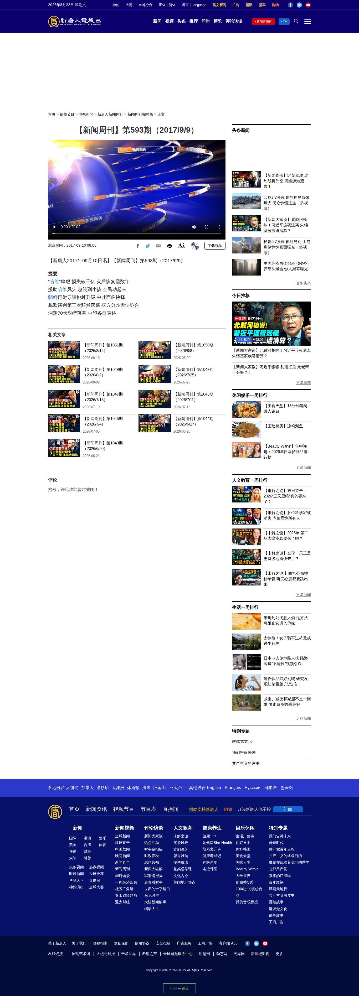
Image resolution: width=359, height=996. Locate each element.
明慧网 (204, 954)
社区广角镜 (124, 889)
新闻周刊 (122, 869)
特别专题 (241, 731)
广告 (236, 5)
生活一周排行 (245, 607)
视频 (169, 21)
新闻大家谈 (153, 836)
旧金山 (159, 787)
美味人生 (243, 862)
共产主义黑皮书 (246, 763)
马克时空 (151, 895)
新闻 (157, 21)
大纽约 (72, 787)
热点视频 (96, 867)
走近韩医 (210, 869)
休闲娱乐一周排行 (249, 395)
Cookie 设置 (179, 988)
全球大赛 (96, 887)
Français (233, 787)
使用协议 (142, 943)
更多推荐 (303, 383)
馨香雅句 (180, 856)
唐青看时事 (153, 882)
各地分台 (145, 5)
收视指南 (100, 943)
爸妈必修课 (182, 869)
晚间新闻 (122, 856)
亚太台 (176, 787)
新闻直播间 (264, 21)
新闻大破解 (153, 869)
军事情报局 (153, 876)
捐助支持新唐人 (203, 809)
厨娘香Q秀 (244, 882)
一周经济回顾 (126, 882)
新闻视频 (124, 828)
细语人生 (151, 909)
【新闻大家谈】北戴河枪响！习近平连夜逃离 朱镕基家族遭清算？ (286, 225)
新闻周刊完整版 (140, 114)
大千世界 (243, 876)
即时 (206, 21)
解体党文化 (242, 741)
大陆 (72, 858)
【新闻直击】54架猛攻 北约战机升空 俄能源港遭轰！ (286, 181)
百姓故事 (276, 902)
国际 (72, 838)
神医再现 (210, 862)
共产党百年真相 (282, 849)
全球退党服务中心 (178, 954)
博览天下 (76, 880)
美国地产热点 (184, 882)
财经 (87, 851)
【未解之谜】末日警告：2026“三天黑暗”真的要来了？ (285, 496)
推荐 (193, 21)
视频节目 (67, 114)
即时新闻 (76, 874)
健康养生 (212, 828)
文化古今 (180, 876)
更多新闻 (303, 467)
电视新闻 (86, 114)
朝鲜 (53, 297)
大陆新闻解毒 (155, 902)
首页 (51, 114)
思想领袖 (151, 862)
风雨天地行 (278, 889)
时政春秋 (151, 856)
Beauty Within (247, 869)
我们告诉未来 (244, 752)
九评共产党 (278, 869)
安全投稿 (163, 943)
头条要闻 (76, 867)
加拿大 (87, 787)
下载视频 (215, 245)
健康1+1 (209, 836)
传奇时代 (276, 843)
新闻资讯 (96, 809)
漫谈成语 (180, 862)
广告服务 (184, 943)
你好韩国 (243, 849)
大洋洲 (118, 787)
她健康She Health (217, 843)
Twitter (299, 5)
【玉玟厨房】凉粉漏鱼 (283, 426)
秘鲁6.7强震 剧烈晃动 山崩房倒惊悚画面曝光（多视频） (287, 247)
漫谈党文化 (278, 909)
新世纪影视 (260, 954)
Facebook (290, 5)
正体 (162, 5)
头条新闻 (241, 130)
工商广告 (276, 922)
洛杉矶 (102, 787)
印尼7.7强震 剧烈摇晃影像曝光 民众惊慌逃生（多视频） (286, 203)
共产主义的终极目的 (285, 856)
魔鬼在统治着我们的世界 (289, 862)
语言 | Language (194, 5)
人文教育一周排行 (249, 480)
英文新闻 (219, 5)
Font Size (181, 245)
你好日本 (243, 843)
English (214, 787)
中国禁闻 (122, 849)
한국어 (286, 787)
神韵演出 (76, 887)
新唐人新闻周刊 (110, 114)
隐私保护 (121, 943)
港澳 (87, 838)
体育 (102, 845)
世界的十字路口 (157, 889)
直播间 (170, 809)
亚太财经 (122, 902)
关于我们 (79, 943)
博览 (218, 21)
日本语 (270, 787)
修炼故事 (276, 915)
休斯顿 (133, 787)
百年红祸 (276, 882)
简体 (172, 5)
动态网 (221, 954)
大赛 (129, 5)
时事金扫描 (153, 849)
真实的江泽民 (280, 876)
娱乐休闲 (245, 828)
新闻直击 (122, 862)
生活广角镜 (245, 836)
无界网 (239, 954)
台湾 (87, 845)
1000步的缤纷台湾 (249, 892)
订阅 (288, 809)
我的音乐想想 (247, 902)
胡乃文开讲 (212, 849)
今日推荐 (241, 295)
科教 (87, 858)
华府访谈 (122, 876)
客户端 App (228, 943)
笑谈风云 (180, 843)
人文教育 (182, 828)
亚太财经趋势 (126, 895)
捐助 (249, 5)
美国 (72, 845)
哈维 (54, 281)
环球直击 (122, 843)
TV (285, 21)
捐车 (262, 5)
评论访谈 (234, 21)
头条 (181, 21)
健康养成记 (212, 856)
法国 (146, 787)
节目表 (148, 809)
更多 (279, 954)
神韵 (115, 5)
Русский (252, 787)
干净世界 (128, 954)
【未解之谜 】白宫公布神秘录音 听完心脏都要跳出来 (286, 579)
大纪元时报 (105, 954)
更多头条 (303, 283)
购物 (275, 5)
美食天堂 (243, 856)
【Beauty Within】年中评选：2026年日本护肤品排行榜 (285, 451)
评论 (72, 851)
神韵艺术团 (81, 954)
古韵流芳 (180, 849)
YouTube (308, 5)
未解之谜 (180, 836)
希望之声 (149, 954)
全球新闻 (122, 836)
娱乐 (102, 838)
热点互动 (151, 843)
